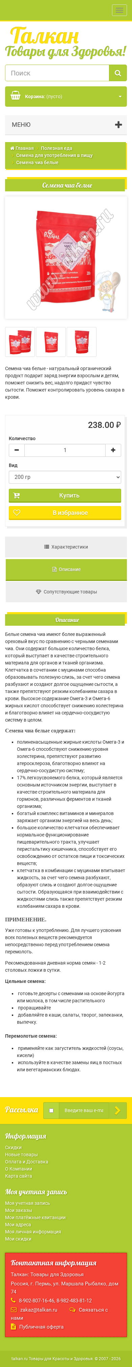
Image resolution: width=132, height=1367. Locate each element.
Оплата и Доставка (26, 1161)
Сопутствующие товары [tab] (69, 591)
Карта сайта (18, 1176)
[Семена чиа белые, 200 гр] (51, 342)
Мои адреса (18, 1224)
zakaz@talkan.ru (38, 1310)
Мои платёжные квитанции (35, 1217)
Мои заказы (18, 1210)
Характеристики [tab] (68, 547)
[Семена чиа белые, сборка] (20, 342)
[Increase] (113, 450)
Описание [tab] (69, 569)
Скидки (13, 1147)
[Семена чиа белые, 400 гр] (81, 342)
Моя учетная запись (27, 1203)
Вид (14, 465)
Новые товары (21, 1154)
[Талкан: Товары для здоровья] (66, 43)
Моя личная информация (33, 1231)
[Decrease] (17, 450)
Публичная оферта (41, 1327)
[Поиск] (118, 73)
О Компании (18, 1169)
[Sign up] (118, 1110)
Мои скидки (18, 1239)
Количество (22, 438)
